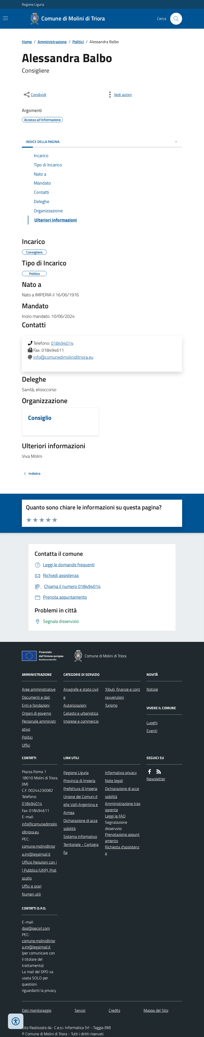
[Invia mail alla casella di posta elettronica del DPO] (36, 928)
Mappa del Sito (156, 1010)
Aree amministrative (38, 689)
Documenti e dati (36, 697)
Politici (78, 42)
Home (27, 42)
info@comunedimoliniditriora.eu (63, 357)
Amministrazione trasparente (122, 807)
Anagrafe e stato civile (81, 693)
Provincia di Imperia (79, 781)
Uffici (26, 745)
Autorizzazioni (74, 705)
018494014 (62, 343)
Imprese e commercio (81, 721)
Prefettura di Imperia (80, 789)
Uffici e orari (31, 886)
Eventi (152, 731)
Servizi (80, 1010)
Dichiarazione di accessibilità (80, 824)
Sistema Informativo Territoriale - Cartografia (81, 844)
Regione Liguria (33, 4)
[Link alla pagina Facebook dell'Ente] (150, 772)
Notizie (152, 689)
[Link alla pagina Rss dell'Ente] (159, 772)
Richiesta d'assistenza (122, 850)
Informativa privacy (121, 773)
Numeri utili (31, 894)
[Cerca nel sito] (174, 19)
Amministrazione (52, 42)
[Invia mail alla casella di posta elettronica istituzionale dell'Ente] (39, 828)
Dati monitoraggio (36, 1010)
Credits (114, 1010)
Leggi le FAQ (115, 816)
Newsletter (156, 779)
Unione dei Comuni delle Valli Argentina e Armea (80, 804)
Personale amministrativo (39, 725)
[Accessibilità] (16, 1021)
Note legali (114, 781)
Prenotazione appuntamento (122, 837)
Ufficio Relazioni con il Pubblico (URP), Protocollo (39, 870)
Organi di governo (36, 713)
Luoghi (152, 723)
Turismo (111, 705)
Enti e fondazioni (36, 705)
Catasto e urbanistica (80, 713)
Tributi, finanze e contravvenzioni (122, 693)
